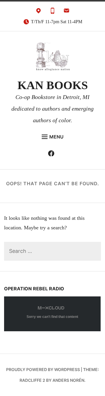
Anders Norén (68, 380)
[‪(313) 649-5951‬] (52, 12)
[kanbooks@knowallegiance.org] (66, 12)
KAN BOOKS (53, 85)
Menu (56, 137)
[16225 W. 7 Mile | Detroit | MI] (38, 12)
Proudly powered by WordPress (43, 369)
